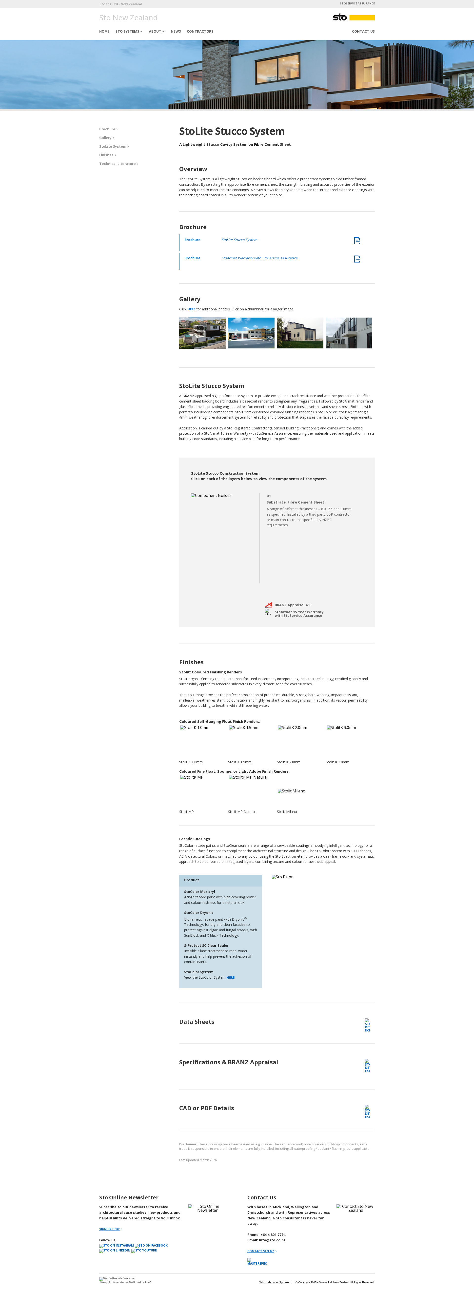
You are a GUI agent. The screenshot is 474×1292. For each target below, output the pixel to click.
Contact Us (363, 31)
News (176, 31)
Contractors (200, 31)
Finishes (106, 155)
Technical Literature (117, 163)
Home (104, 31)
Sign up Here (109, 1229)
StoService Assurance (357, 3)
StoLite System (112, 146)
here (191, 309)
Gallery (105, 137)
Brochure (107, 129)
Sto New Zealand (128, 17)
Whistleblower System (274, 1282)
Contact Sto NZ (260, 1251)
